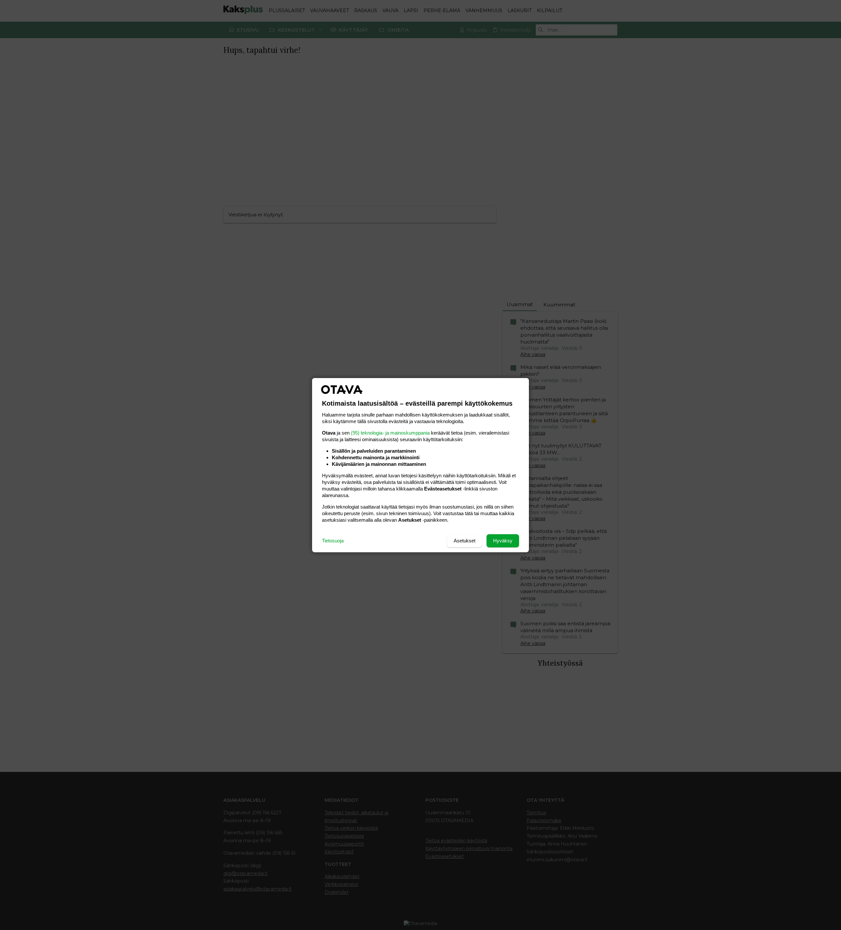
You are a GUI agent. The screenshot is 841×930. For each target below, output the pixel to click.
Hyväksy (502, 540)
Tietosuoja (333, 540)
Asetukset (464, 540)
